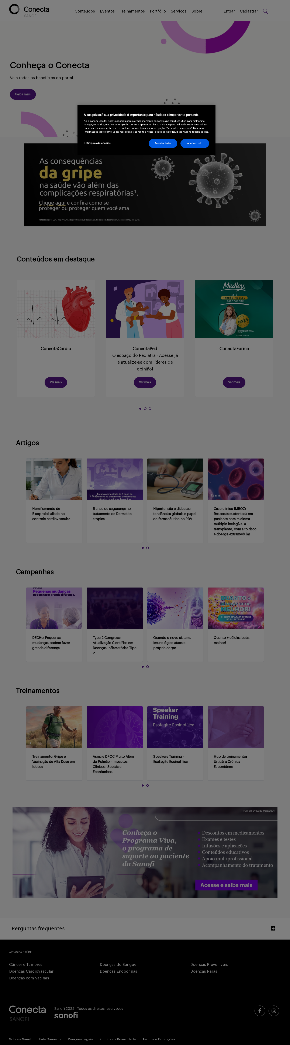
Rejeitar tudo (163, 143)
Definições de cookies (97, 143)
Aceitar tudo (195, 143)
